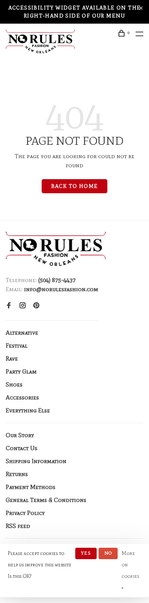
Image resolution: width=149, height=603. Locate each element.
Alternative (22, 332)
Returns (17, 474)
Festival (17, 345)
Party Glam (21, 371)
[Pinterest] (36, 306)
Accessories (22, 397)
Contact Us (21, 448)
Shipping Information (36, 461)
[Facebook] (9, 306)
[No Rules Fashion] (56, 249)
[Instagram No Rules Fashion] (22, 306)
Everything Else (28, 410)
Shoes (14, 384)
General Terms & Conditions (46, 500)
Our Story (20, 435)
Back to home (74, 186)
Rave (12, 358)
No (108, 553)
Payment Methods (30, 487)
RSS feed (18, 525)
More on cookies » (130, 570)
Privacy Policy (25, 512)
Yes (86, 553)
